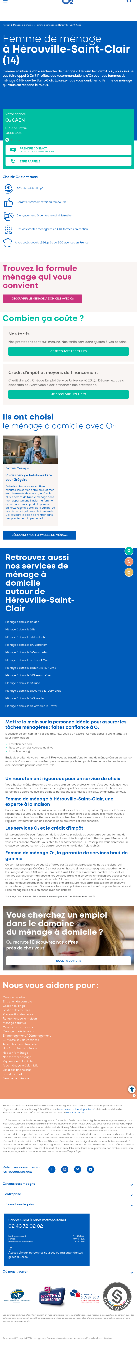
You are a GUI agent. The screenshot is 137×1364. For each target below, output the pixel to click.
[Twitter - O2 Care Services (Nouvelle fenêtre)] (77, 1169)
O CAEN (15, 120)
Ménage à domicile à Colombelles (26, 652)
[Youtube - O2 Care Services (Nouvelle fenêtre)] (90, 1169)
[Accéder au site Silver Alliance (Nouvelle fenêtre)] (118, 1296)
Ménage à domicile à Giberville (24, 698)
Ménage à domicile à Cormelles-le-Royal (31, 706)
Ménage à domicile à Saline (22, 683)
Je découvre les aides (68, 394)
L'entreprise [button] (12, 1194)
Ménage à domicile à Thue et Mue (27, 660)
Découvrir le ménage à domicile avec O (42, 298)
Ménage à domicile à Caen (22, 622)
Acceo (23, 1257)
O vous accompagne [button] (19, 1184)
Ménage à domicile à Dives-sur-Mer (28, 675)
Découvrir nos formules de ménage (39, 535)
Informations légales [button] (18, 1204)
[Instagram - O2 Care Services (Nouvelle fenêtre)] (64, 1169)
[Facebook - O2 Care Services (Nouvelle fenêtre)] (51, 1169)
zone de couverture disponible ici (76, 1109)
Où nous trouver (15, 1272)
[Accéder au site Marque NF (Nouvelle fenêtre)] (20, 1296)
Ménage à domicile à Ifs (20, 629)
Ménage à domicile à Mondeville (25, 637)
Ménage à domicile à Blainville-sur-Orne (30, 668)
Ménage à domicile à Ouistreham (26, 645)
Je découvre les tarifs (68, 351)
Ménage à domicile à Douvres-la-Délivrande (33, 690)
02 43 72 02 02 (75, 1112)
